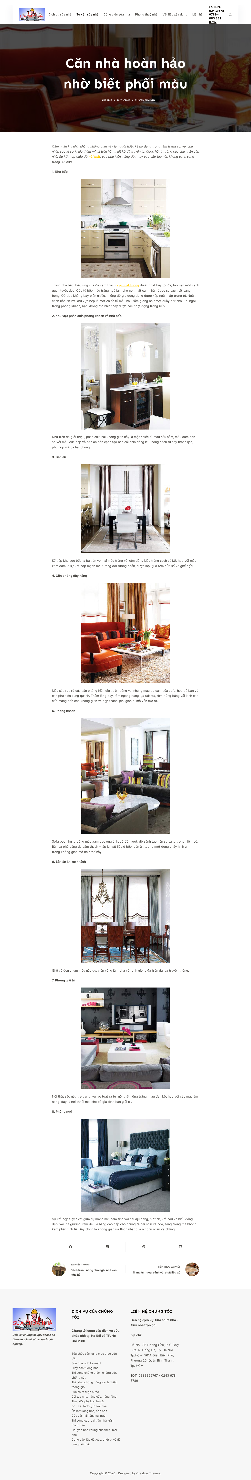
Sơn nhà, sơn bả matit (86, 1363)
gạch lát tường (128, 285)
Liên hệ (197, 14)
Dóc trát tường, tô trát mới (89, 1406)
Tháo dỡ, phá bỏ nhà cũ (88, 1401)
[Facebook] (70, 1247)
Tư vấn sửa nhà (87, 14)
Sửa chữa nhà (165, 1320)
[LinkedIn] (180, 1247)
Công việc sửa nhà (117, 14)
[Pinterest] (144, 1247)
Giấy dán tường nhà (85, 1368)
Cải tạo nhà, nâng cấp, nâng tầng (94, 1396)
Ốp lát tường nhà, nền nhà (89, 1411)
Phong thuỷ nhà (146, 14)
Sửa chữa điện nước (85, 1392)
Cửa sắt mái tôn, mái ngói (89, 1415)
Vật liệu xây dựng (175, 14)
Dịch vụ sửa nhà (59, 14)
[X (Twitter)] (107, 1247)
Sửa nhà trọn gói (143, 1325)
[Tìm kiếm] (230, 14)
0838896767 (148, 1375)
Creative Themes (148, 1473)
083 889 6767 (215, 20)
